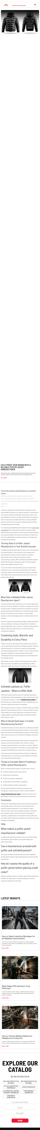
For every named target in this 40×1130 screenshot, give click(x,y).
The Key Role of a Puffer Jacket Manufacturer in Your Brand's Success (18, 492)
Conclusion (4, 503)
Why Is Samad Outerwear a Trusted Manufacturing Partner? (18, 498)
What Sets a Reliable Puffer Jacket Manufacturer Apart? (17, 496)
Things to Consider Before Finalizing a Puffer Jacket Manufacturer (20, 501)
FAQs (2, 506)
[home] (17, 4)
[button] (35, 4)
